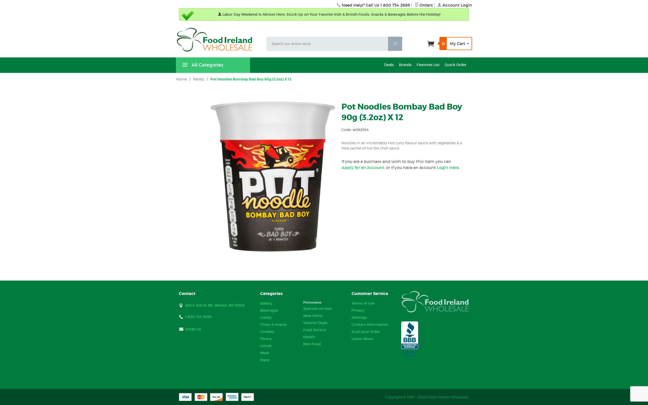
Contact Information (370, 324)
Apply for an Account (362, 167)
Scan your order (366, 331)
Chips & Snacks (273, 324)
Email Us (193, 329)
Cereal (265, 346)
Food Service (314, 330)
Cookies (267, 331)
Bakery (266, 303)
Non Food (312, 344)
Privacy (358, 310)
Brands (405, 64)
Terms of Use (363, 303)
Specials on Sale (317, 308)
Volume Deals (315, 323)
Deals (389, 64)
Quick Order (456, 64)
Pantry (266, 338)
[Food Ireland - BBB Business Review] (409, 339)
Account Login (456, 5)
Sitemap (359, 317)
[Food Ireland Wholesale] (218, 39)
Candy (265, 317)
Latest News (362, 338)
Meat (264, 353)
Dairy (264, 360)
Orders (425, 5)
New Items (312, 315)
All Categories (206, 65)
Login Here (448, 167)
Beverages (269, 310)
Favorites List (428, 64)
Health (309, 337)
